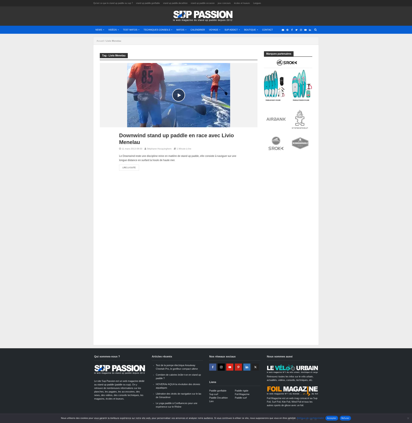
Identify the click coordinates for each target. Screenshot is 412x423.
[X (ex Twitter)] (255, 367)
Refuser (345, 418)
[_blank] (283, 29)
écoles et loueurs (242, 3)
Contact (267, 29)
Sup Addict (231, 29)
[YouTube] (229, 367)
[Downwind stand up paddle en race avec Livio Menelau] (178, 95)
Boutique (250, 29)
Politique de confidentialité (310, 418)
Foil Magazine (242, 394)
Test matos (130, 29)
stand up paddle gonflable (148, 3)
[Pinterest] (238, 367)
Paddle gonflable (217, 390)
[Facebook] (212, 367)
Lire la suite (129, 167)
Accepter (332, 418)
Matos (180, 29)
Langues (257, 3)
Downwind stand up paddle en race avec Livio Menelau (176, 138)
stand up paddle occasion (203, 3)
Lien (211, 401)
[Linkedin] (246, 367)
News (98, 29)
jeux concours (224, 3)
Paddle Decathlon (218, 397)
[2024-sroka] (288, 80)
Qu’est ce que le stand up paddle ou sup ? (113, 3)
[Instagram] (221, 367)
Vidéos (112, 29)
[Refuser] (408, 418)
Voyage (213, 29)
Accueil (100, 41)
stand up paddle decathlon (175, 3)
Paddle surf (241, 397)
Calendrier (198, 29)
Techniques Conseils (157, 29)
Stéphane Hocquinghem (159, 148)
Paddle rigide (241, 390)
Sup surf (213, 394)
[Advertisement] (288, 182)
